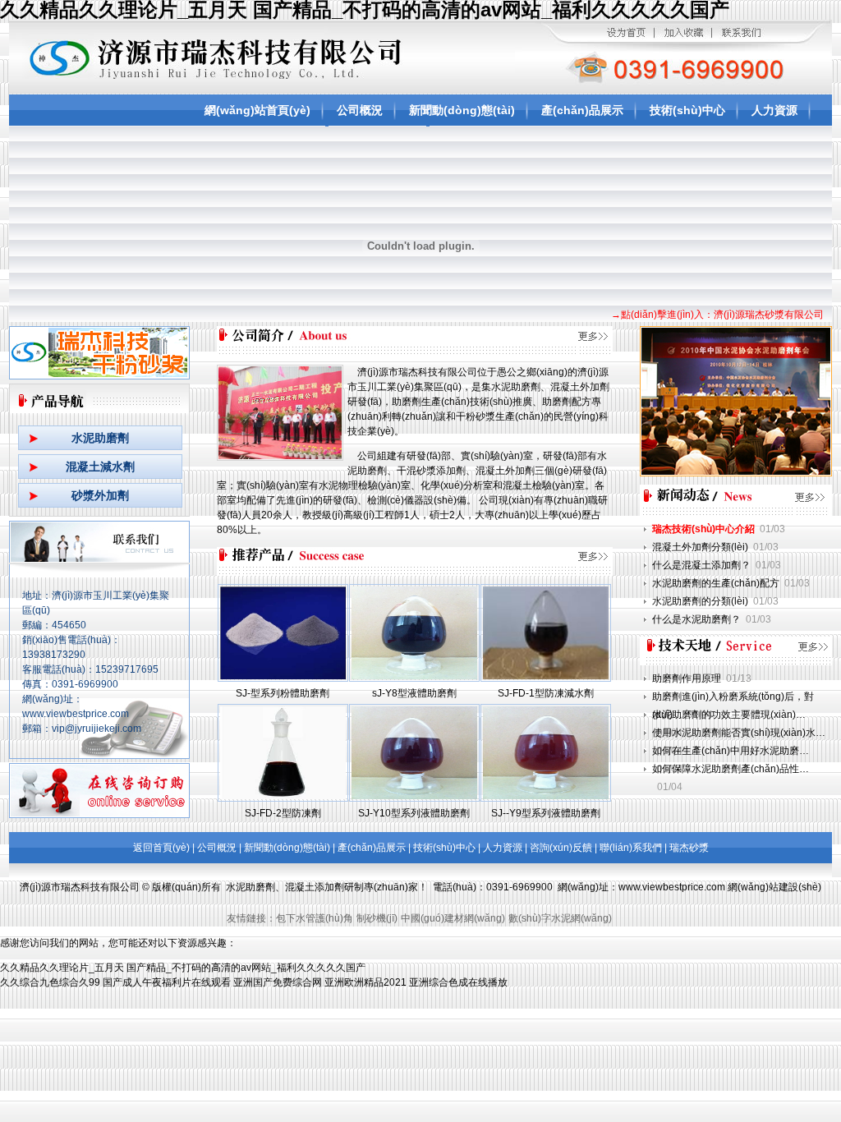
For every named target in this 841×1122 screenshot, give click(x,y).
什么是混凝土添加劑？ (701, 565)
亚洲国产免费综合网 (277, 982)
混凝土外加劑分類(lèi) (700, 547)
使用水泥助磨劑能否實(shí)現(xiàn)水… (738, 732)
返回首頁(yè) (161, 847)
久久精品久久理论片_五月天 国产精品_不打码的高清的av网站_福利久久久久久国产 (182, 967)
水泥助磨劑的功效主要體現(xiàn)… (729, 714)
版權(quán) (176, 887)
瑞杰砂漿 (689, 847)
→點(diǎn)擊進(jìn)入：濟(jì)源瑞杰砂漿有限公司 (717, 314)
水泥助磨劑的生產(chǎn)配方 (715, 583)
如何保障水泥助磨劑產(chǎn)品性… (730, 769)
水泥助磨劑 (100, 437)
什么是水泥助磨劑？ (696, 619)
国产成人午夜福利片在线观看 (167, 982)
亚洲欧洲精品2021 (365, 982)
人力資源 (774, 110)
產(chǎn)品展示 (582, 110)
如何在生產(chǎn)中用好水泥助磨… (730, 750)
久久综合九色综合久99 (50, 982)
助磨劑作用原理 (686, 678)
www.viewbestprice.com (671, 887)
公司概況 (360, 110)
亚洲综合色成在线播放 (458, 982)
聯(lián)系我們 (631, 847)
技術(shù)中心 (687, 110)
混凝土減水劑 (100, 466)
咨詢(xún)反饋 (561, 847)
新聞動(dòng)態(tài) (462, 110)
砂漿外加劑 (100, 495)
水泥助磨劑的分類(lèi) (700, 601)
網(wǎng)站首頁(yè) (257, 110)
